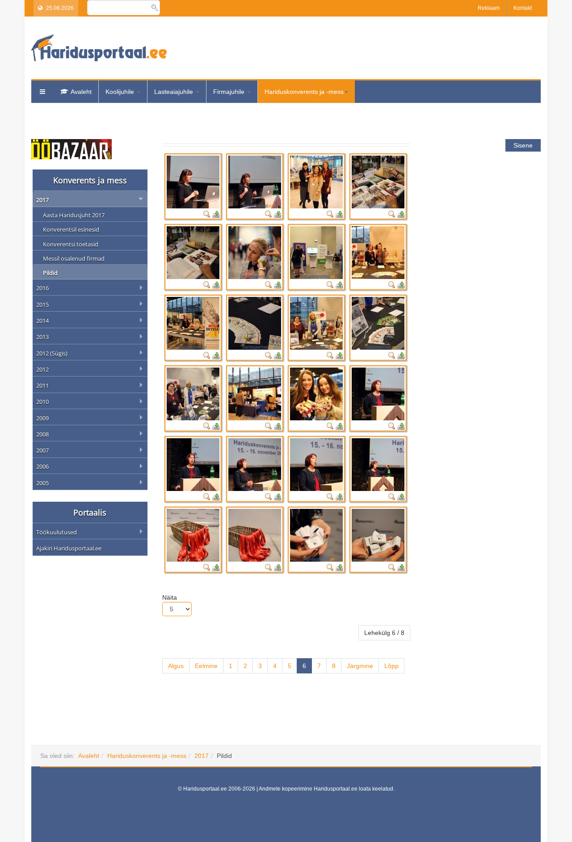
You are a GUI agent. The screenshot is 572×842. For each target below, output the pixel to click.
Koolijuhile (120, 91)
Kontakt (522, 8)
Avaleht (81, 91)
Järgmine (360, 665)
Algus (176, 665)
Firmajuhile (229, 91)
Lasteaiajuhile (174, 91)
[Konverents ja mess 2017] (193, 182)
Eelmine (206, 665)
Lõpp (391, 665)
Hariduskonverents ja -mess (304, 91)
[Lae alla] (215, 213)
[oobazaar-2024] (71, 148)
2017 (201, 755)
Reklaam (489, 8)
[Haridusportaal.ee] (99, 47)
